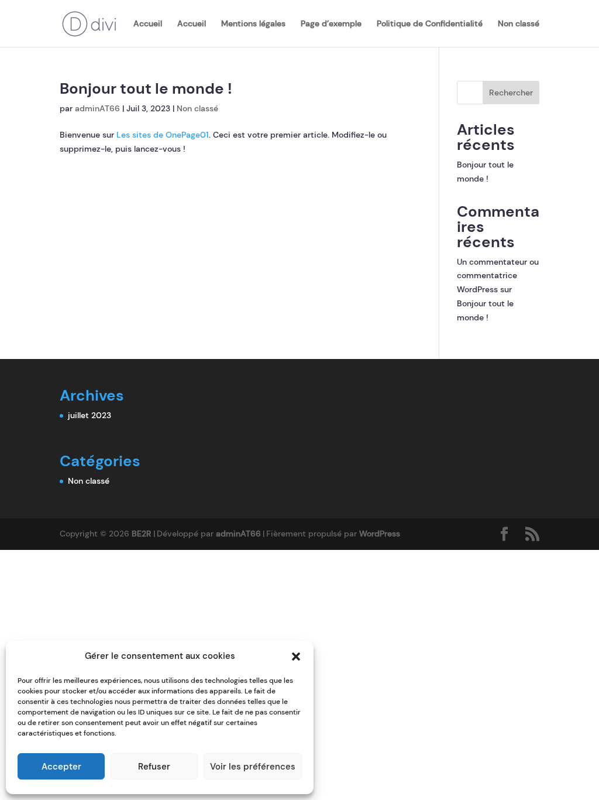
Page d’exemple (331, 24)
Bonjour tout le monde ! (146, 88)
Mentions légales (253, 24)
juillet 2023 (89, 415)
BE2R (142, 533)
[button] (296, 656)
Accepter (61, 766)
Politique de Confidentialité (430, 24)
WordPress (379, 533)
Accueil (147, 24)
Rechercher (511, 92)
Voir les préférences (252, 766)
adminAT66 (97, 108)
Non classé (518, 24)
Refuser (154, 766)
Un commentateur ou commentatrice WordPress (498, 276)
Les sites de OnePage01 (162, 134)
